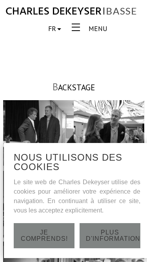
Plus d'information (113, 235)
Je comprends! (44, 235)
